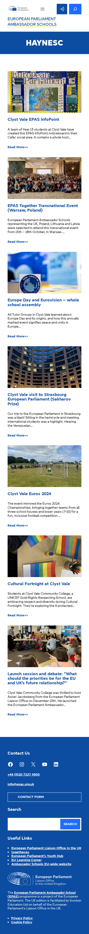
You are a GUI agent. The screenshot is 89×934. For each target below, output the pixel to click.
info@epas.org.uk (21, 784)
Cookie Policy (21, 922)
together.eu (20, 852)
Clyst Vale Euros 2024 (29, 494)
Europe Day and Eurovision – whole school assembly (43, 302)
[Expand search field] (75, 9)
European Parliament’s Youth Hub (37, 856)
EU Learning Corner (26, 860)
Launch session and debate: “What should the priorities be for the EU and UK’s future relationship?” (42, 678)
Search (70, 824)
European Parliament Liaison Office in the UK (46, 848)
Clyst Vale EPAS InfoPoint (33, 119)
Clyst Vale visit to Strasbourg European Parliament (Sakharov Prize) (39, 399)
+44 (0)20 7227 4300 (24, 775)
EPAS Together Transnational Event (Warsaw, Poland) (43, 208)
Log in (62, 9)
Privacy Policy (22, 918)
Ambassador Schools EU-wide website (41, 864)
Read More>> (18, 148)
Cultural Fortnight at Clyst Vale (39, 584)
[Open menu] (42, 9)
